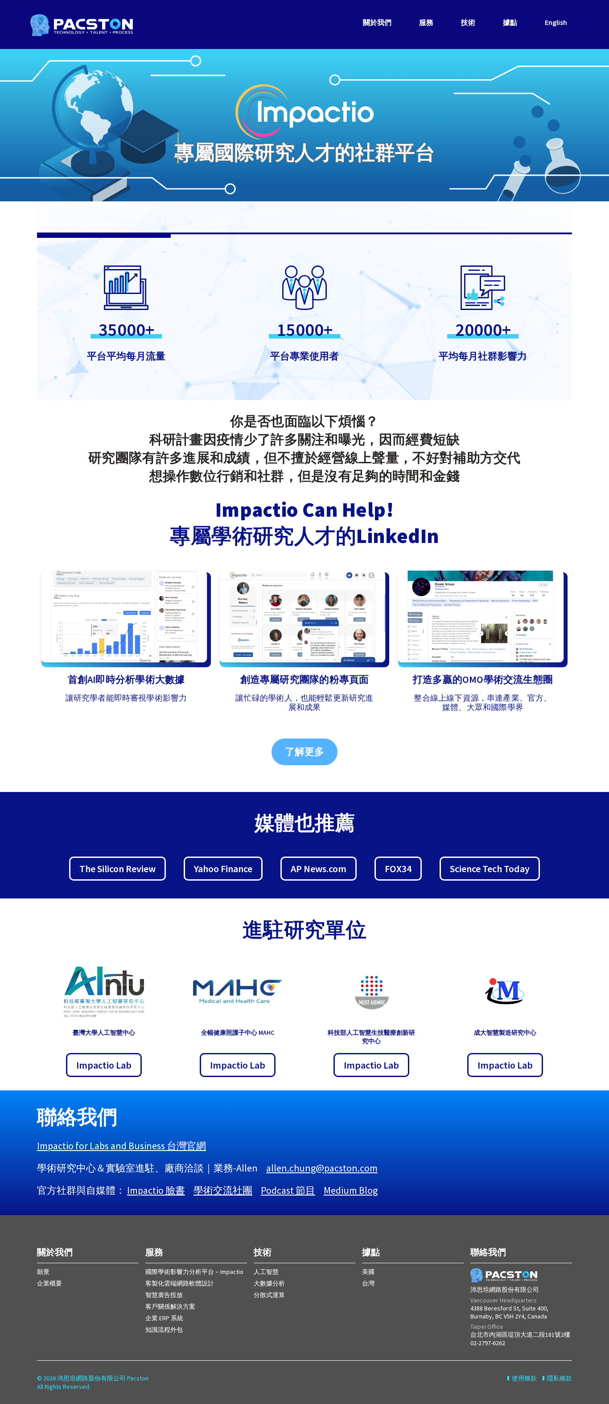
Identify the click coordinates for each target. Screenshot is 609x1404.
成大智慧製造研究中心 (505, 1033)
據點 (510, 22)
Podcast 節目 (288, 1190)
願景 (43, 1272)
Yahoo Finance (223, 868)
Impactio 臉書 (156, 1190)
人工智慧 (266, 1272)
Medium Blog (351, 1190)
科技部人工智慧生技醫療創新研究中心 (371, 1037)
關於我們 (377, 22)
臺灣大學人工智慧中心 (104, 1033)
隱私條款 (559, 1378)
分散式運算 (269, 1295)
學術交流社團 (222, 1190)
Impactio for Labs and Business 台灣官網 (121, 1145)
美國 (368, 1272)
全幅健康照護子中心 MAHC (237, 1033)
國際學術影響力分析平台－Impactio (194, 1272)
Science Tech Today (490, 868)
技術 (468, 22)
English (556, 22)
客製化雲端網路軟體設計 (179, 1283)
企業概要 (49, 1283)
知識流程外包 (164, 1330)
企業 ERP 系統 (164, 1318)
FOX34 (398, 868)
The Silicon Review (117, 868)
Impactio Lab (237, 1065)
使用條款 (524, 1378)
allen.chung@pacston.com (322, 1168)
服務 (426, 22)
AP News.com (318, 868)
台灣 (368, 1283)
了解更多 (304, 751)
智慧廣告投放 (164, 1295)
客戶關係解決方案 (170, 1306)
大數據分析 (269, 1283)
